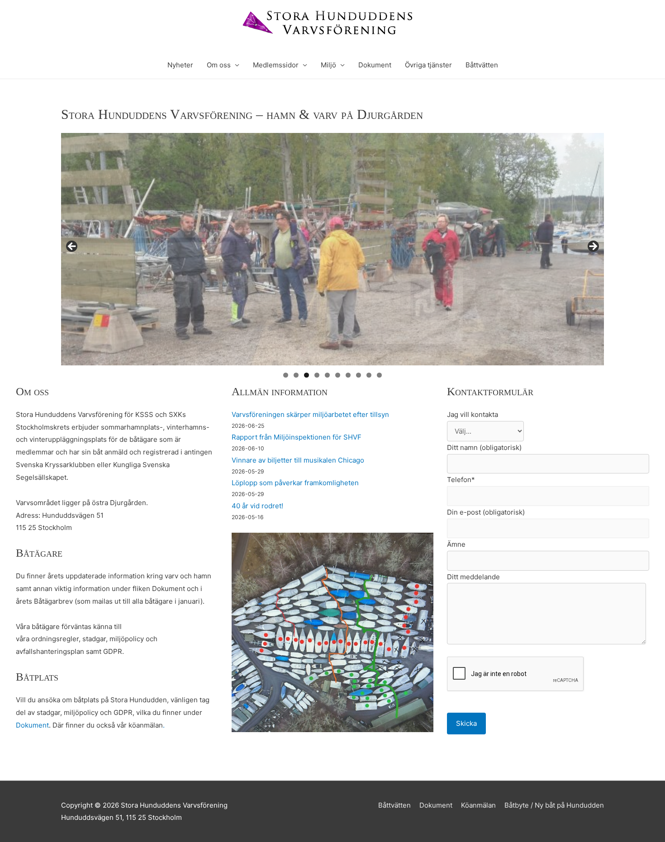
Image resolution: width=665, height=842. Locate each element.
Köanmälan (478, 805)
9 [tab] (368, 375)
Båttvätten (482, 65)
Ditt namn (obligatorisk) (484, 447)
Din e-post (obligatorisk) (486, 512)
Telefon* (461, 479)
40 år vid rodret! (257, 505)
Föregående (72, 247)
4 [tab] (316, 375)
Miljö (328, 65)
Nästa (592, 247)
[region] (332, 249)
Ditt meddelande (473, 576)
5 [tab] (327, 375)
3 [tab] (306, 375)
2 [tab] (296, 375)
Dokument (374, 65)
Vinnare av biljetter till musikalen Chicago (298, 460)
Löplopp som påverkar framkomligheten (295, 482)
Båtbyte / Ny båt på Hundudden (554, 805)
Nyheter (180, 65)
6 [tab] (337, 375)
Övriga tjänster (428, 65)
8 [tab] (358, 375)
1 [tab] (285, 375)
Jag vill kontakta (472, 414)
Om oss (219, 65)
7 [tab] (348, 375)
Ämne (456, 544)
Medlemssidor (276, 65)
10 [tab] (379, 375)
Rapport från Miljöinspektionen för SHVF (296, 437)
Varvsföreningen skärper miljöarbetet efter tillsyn (310, 414)
